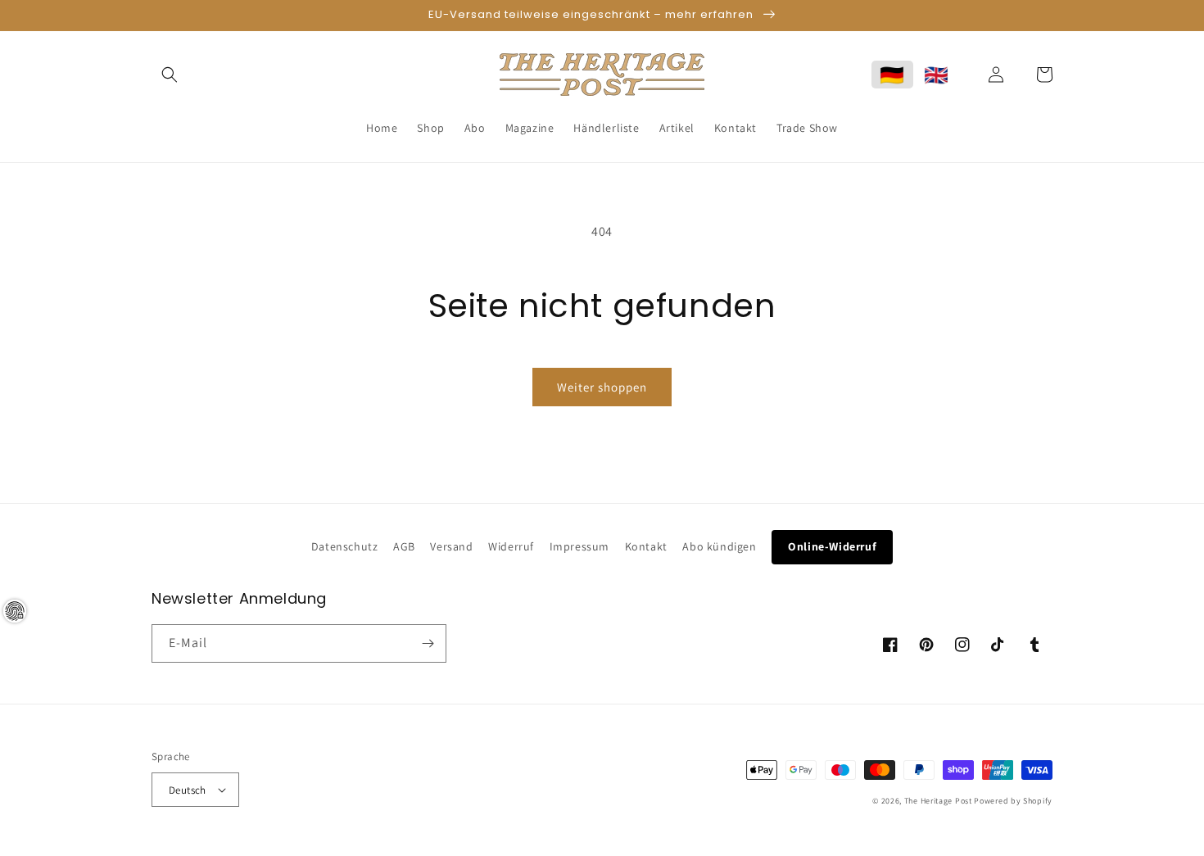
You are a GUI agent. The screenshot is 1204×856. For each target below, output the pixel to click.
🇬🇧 (936, 74)
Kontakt (646, 546)
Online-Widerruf (832, 546)
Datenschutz (344, 546)
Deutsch (187, 790)
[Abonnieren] (428, 643)
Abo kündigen (719, 546)
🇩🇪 (892, 74)
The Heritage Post (938, 800)
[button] (170, 75)
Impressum (579, 546)
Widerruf (511, 546)
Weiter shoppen (602, 387)
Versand (451, 546)
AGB (404, 546)
